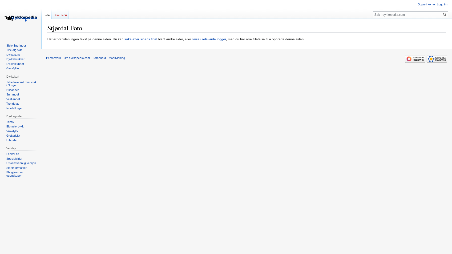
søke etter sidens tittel (140, 39)
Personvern (53, 58)
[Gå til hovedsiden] (21, 19)
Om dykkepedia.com (77, 58)
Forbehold (99, 58)
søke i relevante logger (209, 39)
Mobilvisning (117, 58)
